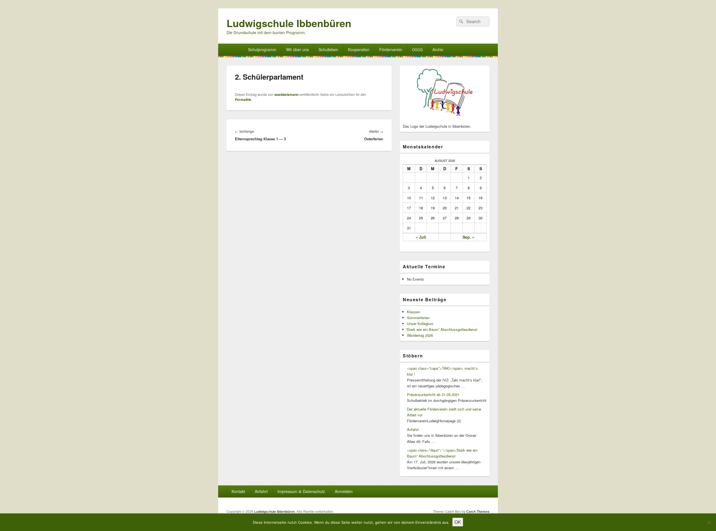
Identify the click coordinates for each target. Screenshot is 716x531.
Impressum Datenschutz (301, 491)
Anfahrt (413, 429)
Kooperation (358, 49)
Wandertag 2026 (420, 335)
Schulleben (328, 49)
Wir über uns (297, 49)
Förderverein (390, 49)
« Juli (421, 237)
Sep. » (468, 237)
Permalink (243, 99)
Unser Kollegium (420, 323)
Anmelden (344, 491)
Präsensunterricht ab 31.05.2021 (433, 394)
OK (457, 522)
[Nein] (709, 522)
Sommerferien (418, 317)
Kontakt (238, 491)
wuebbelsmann (286, 94)
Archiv (437, 49)
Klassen (413, 311)
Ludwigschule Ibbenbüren (289, 23)
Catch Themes (477, 511)
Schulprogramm (262, 49)
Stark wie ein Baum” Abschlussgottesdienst (442, 329)
